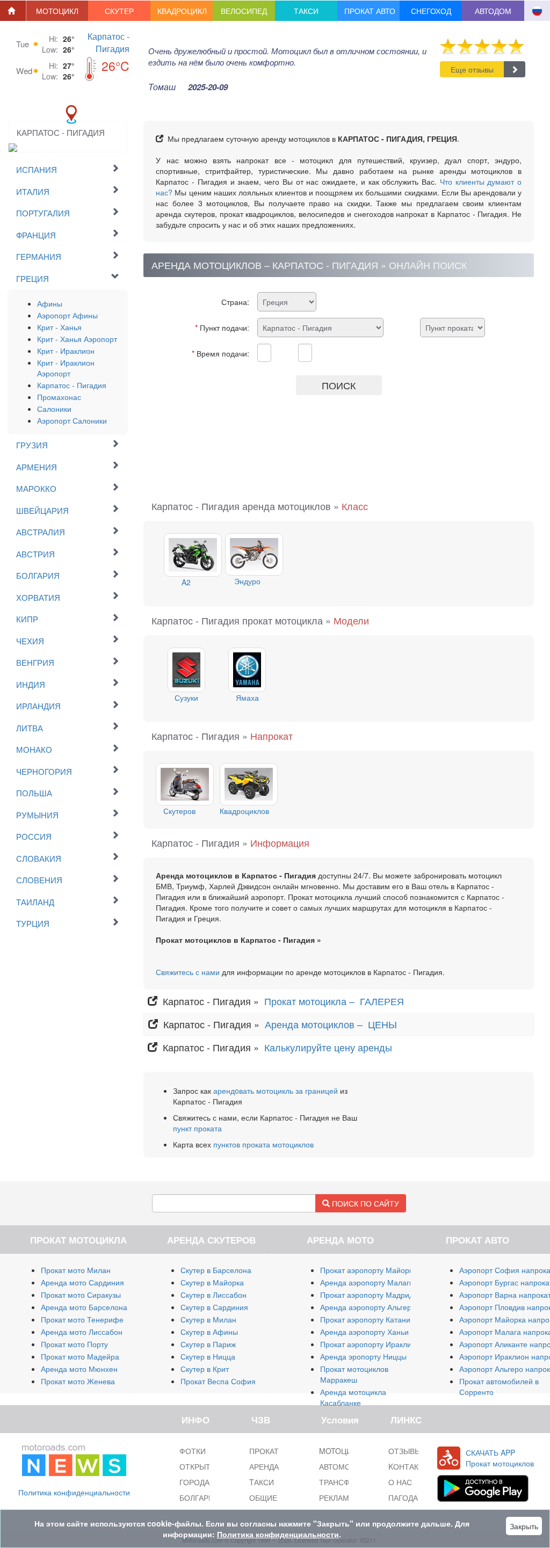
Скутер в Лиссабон (213, 1294)
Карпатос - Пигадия (108, 42)
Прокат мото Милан (76, 1269)
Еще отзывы (472, 69)
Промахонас (59, 396)
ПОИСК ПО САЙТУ (364, 1203)
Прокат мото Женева (78, 1381)
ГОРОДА (194, 1482)
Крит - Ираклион (66, 350)
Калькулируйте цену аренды (327, 1047)
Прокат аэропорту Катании (367, 1319)
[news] (74, 1457)
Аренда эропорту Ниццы (363, 1356)
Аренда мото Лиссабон (81, 1331)
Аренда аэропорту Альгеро (368, 1307)
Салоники (54, 408)
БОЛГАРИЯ (199, 1497)
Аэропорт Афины (67, 315)
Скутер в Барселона (215, 1269)
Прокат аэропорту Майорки (368, 1269)
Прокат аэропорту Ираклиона (372, 1344)
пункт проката (197, 1128)
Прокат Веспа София (218, 1381)
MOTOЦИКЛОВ (345, 1450)
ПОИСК (339, 385)
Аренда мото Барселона (84, 1307)
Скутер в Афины (209, 1331)
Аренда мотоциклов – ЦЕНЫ (332, 1024)
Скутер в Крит (204, 1368)
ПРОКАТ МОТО (276, 1450)
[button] (57, 11)
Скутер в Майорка (212, 1282)
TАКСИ (261, 1482)
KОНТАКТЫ (409, 1466)
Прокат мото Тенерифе (82, 1319)
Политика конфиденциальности (74, 1492)
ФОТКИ (192, 1450)
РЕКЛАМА (336, 1497)
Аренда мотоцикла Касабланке (353, 1397)
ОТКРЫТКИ (199, 1466)
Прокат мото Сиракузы (81, 1294)
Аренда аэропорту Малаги (367, 1282)
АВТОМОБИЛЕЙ (347, 1466)
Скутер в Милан (208, 1319)
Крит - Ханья (59, 327)
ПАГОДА (403, 1497)
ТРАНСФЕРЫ (342, 1482)
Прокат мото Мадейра (80, 1356)
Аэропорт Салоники (72, 420)
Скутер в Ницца (207, 1356)
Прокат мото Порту (74, 1344)
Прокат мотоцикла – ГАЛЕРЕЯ (335, 1001)
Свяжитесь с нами (188, 971)
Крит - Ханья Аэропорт (77, 338)
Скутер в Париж (208, 1344)
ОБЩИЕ (263, 1497)
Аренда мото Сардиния (82, 1282)
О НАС (400, 1482)
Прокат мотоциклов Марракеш (354, 1374)
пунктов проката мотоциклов (263, 1144)
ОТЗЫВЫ (404, 1450)
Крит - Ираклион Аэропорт (66, 368)
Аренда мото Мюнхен (79, 1368)
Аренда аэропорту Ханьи (364, 1331)
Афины (49, 303)
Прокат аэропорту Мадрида (369, 1294)
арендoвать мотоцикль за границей (275, 1090)
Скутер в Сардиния (214, 1307)
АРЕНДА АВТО (274, 1466)
